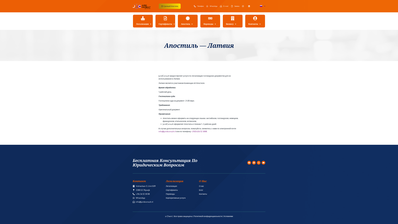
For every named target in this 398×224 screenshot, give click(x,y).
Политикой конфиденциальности (208, 216)
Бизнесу (230, 24)
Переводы (208, 24)
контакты (253, 24)
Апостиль (185, 24)
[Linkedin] (254, 163)
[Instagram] (259, 163)
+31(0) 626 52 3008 (199, 131)
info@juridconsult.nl (167, 131)
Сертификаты (165, 24)
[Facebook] (249, 163)
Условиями (228, 216)
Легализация (142, 24)
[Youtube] (263, 163)
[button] (262, 6)
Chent (169, 216)
